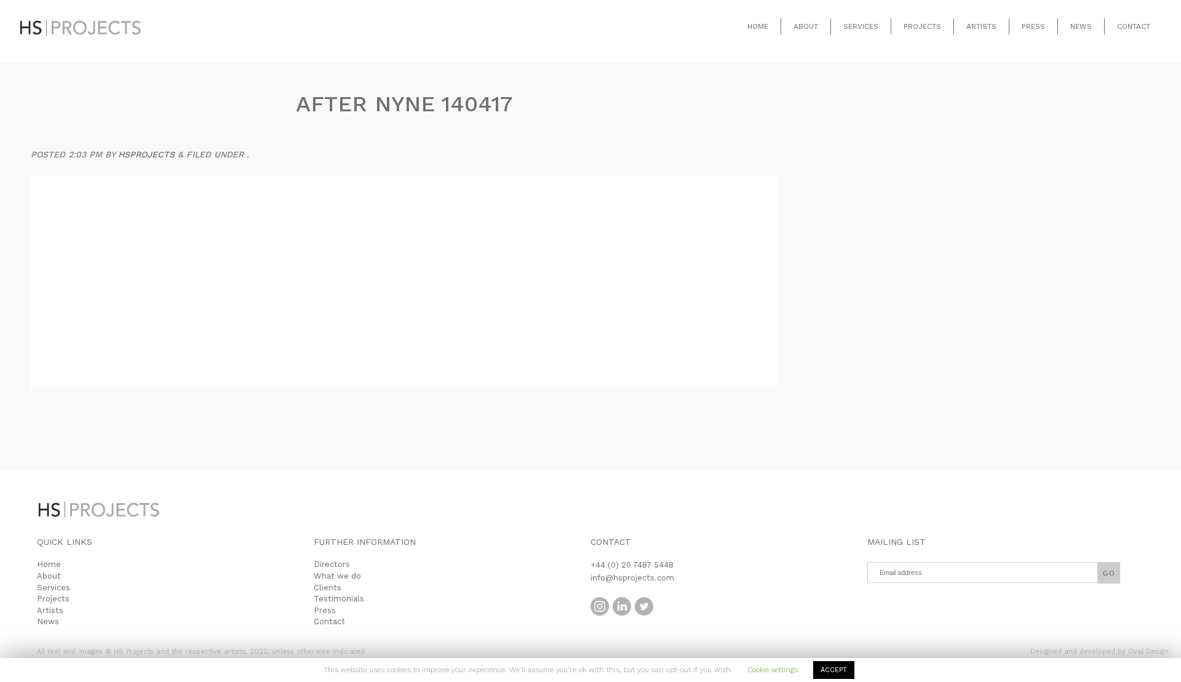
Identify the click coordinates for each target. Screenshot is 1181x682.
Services (860, 26)
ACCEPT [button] (834, 670)
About (805, 26)
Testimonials (339, 598)
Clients (327, 587)
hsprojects (146, 154)
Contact (1133, 26)
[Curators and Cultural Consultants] (80, 18)
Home (757, 26)
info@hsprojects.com (632, 577)
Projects (922, 26)
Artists (981, 26)
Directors (332, 564)
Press (1033, 26)
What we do (337, 576)
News (1081, 26)
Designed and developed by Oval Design (1099, 652)
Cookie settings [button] (772, 669)
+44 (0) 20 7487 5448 (632, 564)
